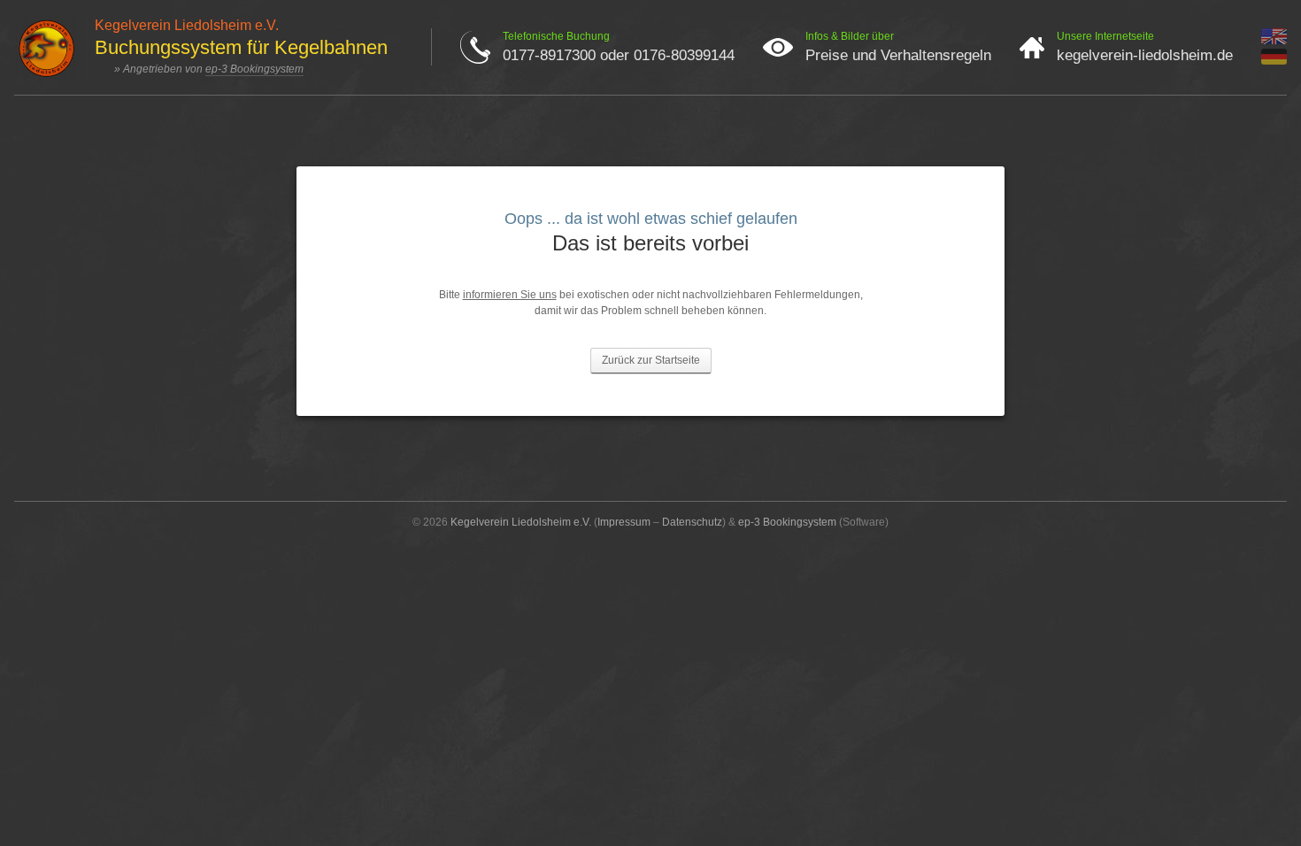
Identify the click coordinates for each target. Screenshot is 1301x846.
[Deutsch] (1274, 61)
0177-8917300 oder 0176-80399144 (619, 55)
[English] (1274, 41)
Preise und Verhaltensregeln (898, 55)
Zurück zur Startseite (651, 360)
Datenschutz (692, 522)
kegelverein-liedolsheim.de (1145, 55)
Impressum (623, 522)
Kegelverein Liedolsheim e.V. (520, 522)
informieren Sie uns (510, 294)
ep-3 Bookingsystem (254, 69)
